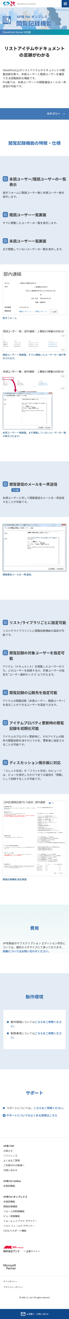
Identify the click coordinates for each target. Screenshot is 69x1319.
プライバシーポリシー (13, 1287)
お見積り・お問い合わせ (37, 1313)
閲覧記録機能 (10, 1206)
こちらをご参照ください (48, 1108)
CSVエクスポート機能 (14, 1230)
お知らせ (8, 1150)
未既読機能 (9, 1185)
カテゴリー (53, 113)
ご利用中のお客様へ (13, 1165)
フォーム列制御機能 (13, 1211)
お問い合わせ (10, 1170)
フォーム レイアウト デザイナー (20, 1221)
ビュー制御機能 (11, 1216)
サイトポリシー (10, 1281)
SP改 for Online (12, 1181)
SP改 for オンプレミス (15, 1196)
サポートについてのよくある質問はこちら (31, 1115)
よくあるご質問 (11, 1160)
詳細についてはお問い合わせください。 (27, 951)
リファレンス (10, 1155)
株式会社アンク (21, 1251)
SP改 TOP (8, 1146)
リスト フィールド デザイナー (19, 1225)
